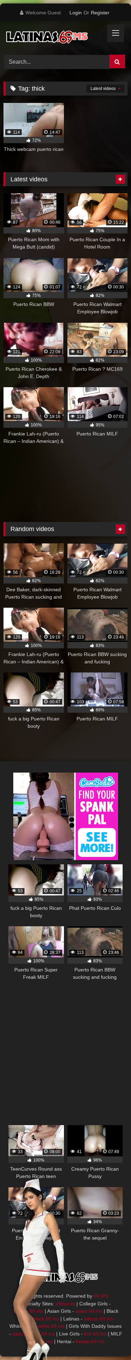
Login (76, 12)
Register (100, 12)
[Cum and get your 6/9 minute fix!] (53, 37)
